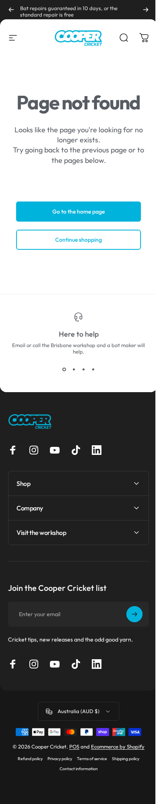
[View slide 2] (73, 369)
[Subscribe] (128, 614)
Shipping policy (122, 758)
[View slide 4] (93, 369)
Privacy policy (57, 758)
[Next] (146, 9)
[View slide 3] (83, 369)
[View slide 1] (64, 369)
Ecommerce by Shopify (115, 746)
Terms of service (89, 758)
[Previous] (11, 9)
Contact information (75, 768)
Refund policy (27, 758)
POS (71, 746)
